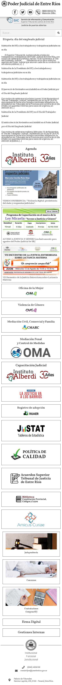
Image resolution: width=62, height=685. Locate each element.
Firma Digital (31, 622)
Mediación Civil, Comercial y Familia (31, 322)
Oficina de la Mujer (31, 288)
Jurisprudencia (31, 552)
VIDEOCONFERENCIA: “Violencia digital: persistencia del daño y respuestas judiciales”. (30, 202)
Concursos (31, 580)
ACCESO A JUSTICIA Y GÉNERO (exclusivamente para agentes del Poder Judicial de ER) (30, 240)
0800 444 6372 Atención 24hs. (49, 12)
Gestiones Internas (31, 632)
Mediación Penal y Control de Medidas (31, 341)
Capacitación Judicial (31, 365)
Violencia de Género (31, 305)
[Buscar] (58, 33)
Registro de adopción (31, 408)
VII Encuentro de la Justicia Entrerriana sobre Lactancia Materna (30, 278)
